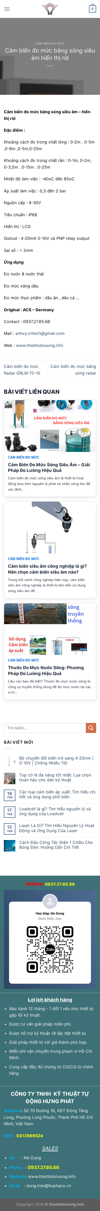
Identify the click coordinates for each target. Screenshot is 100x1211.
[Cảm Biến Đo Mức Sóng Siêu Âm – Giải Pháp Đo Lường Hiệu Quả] (50, 426)
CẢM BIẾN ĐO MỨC (49, 43)
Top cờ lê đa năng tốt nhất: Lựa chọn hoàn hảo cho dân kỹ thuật (55, 777)
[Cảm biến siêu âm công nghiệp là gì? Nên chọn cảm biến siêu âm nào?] (50, 527)
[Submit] (91, 728)
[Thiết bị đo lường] (50, 9)
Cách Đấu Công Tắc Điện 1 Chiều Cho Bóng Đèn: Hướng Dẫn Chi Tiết (56, 845)
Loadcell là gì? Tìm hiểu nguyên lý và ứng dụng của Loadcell (55, 811)
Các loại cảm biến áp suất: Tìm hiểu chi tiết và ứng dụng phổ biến (57, 794)
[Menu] (7, 9)
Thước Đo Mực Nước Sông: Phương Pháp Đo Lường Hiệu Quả (46, 670)
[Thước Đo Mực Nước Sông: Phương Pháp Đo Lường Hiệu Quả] (50, 629)
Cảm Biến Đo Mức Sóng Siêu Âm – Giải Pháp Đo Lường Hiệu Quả (49, 467)
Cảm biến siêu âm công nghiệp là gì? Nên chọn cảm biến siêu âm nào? (47, 569)
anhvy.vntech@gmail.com (40, 333)
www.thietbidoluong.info (39, 345)
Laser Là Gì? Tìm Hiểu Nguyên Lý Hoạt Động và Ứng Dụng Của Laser (56, 828)
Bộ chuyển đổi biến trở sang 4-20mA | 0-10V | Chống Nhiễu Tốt (56, 760)
